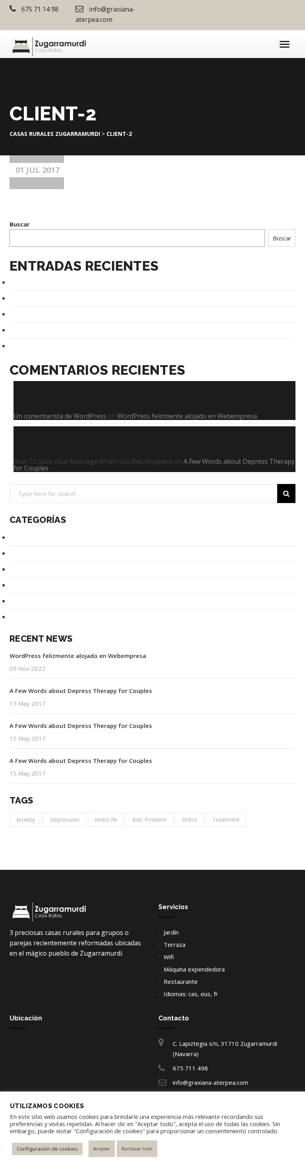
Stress (189, 819)
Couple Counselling (35, 537)
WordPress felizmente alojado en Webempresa (75, 282)
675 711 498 (190, 1068)
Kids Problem (149, 819)
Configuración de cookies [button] (47, 1148)
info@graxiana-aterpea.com (210, 1082)
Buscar (20, 224)
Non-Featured (29, 585)
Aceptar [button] (101, 1149)
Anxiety (25, 819)
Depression (25, 553)
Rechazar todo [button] (137, 1149)
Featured (22, 569)
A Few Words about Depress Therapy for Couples (78, 298)
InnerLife (106, 819)
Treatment (24, 617)
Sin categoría (27, 601)
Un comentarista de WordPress (60, 416)
